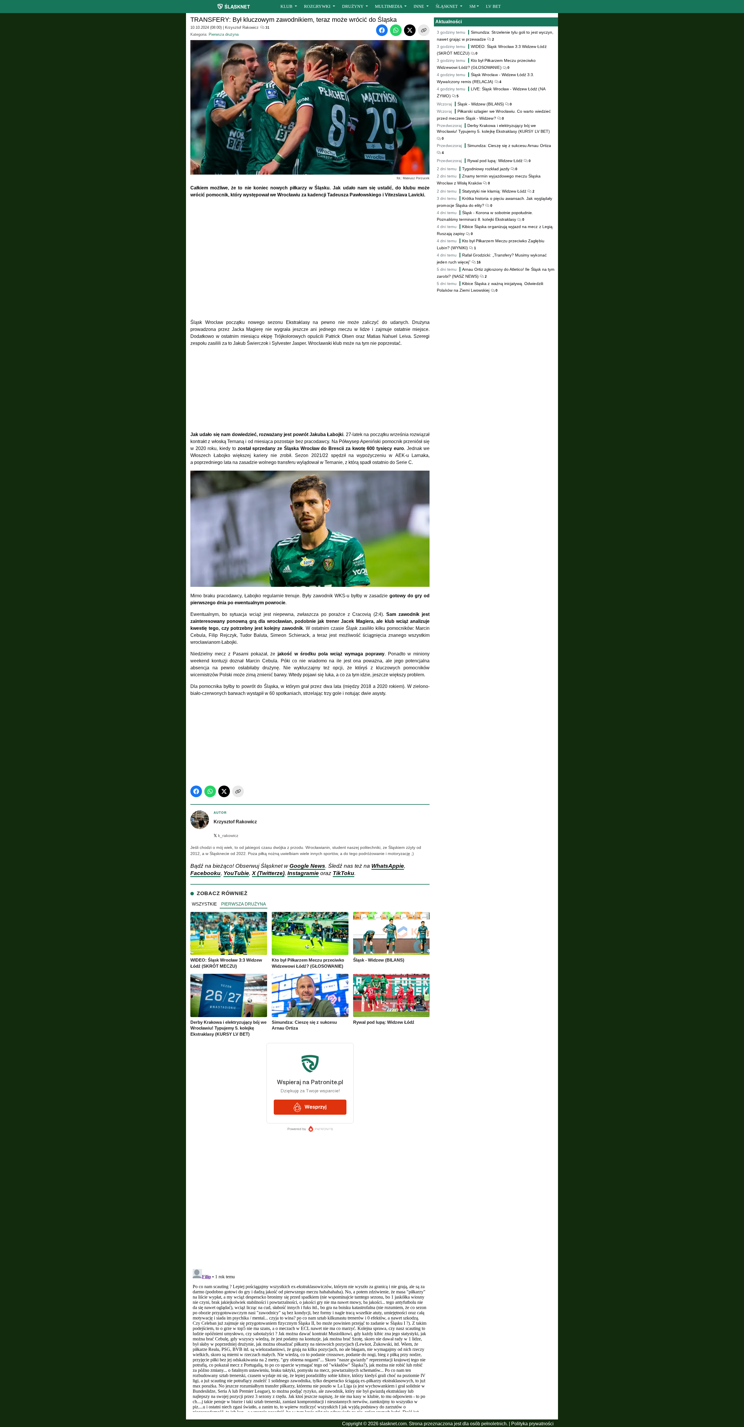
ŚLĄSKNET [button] (447, 6)
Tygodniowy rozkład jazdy (485, 168)
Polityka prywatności (532, 1423)
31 (266, 28)
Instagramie (303, 873)
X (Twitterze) (268, 873)
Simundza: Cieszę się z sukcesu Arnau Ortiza (509, 145)
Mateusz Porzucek (416, 178)
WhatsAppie (387, 866)
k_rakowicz (226, 835)
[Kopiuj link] (424, 30)
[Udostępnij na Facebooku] (382, 30)
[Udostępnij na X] (410, 30)
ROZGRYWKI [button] (318, 6)
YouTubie (236, 873)
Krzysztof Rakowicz (242, 27)
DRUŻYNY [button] (353, 6)
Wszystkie (204, 903)
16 (478, 262)
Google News (307, 866)
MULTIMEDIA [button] (389, 6)
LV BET (493, 6)
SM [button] (472, 6)
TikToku (343, 873)
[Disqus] (310, 1339)
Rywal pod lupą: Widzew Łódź (495, 160)
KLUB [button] (287, 6)
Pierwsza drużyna (224, 34)
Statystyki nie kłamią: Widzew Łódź (494, 191)
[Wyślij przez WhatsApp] (396, 30)
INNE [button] (419, 6)
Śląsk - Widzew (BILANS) (480, 104)
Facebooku (205, 873)
